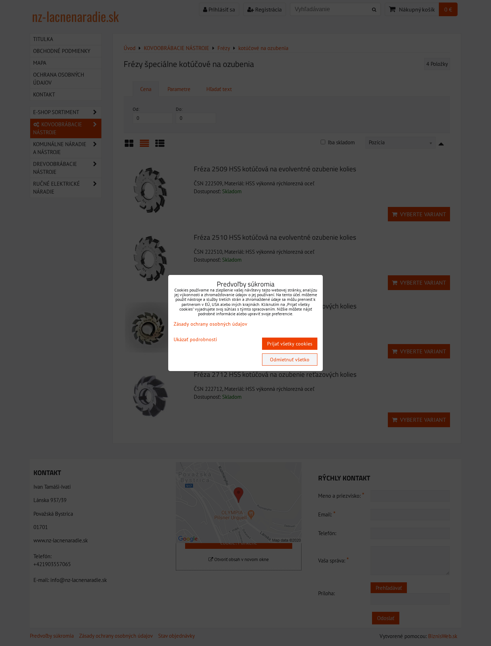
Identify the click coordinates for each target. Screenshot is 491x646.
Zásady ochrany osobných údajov (210, 324)
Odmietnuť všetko (289, 359)
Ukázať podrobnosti (195, 339)
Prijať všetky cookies (289, 343)
